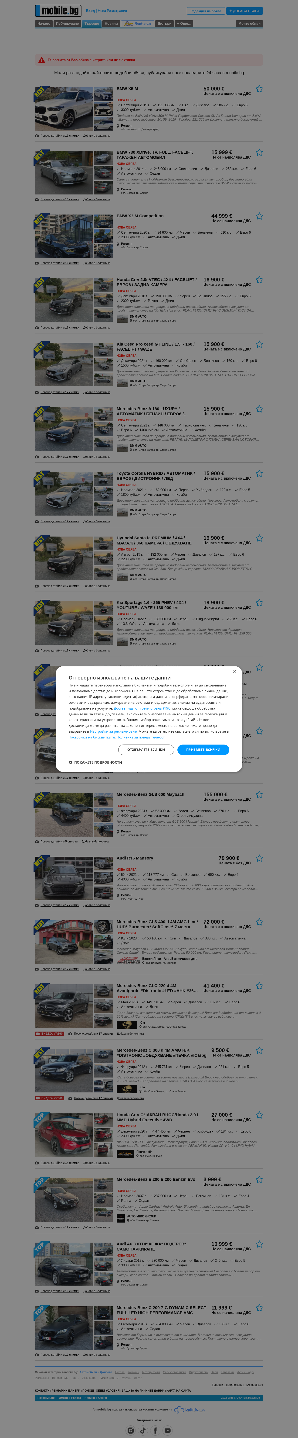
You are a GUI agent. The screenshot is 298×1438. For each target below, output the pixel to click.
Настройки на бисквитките (92, 737)
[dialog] (149, 719)
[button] (95, 762)
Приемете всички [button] (203, 750)
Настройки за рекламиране (113, 731)
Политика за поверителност (141, 737)
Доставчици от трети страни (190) (142, 708)
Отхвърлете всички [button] (146, 750)
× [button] (234, 671)
